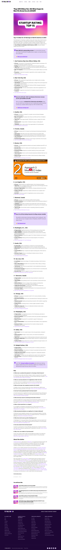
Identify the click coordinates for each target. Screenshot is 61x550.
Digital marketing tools (21, 528)
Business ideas (33, 532)
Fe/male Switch (25, 458)
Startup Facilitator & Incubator (27, 363)
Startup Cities (33, 522)
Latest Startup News (48, 527)
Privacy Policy (26, 548)
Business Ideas (47, 519)
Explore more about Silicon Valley (21, 74)
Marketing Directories (48, 524)
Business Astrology (34, 527)
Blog (37, 1)
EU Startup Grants (47, 525)
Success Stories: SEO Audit (22, 531)
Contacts (6, 524)
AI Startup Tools (20, 523)
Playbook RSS (7, 530)
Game (29, 1)
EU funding (33, 519)
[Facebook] (47, 548)
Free (40, 1)
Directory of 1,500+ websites (41, 469)
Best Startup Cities (48, 521)
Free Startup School (21, 525)
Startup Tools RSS (7, 532)
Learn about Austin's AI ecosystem (21, 255)
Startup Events (33, 538)
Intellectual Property (39, 448)
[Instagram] (51, 548)
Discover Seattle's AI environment (21, 125)
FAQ (5, 518)
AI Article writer (20, 526)
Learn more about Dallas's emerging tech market (24, 342)
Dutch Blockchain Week (18, 467)
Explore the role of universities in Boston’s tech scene (28, 402)
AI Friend (19, 534)
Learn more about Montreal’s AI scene (21, 209)
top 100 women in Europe (42, 464)
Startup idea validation (21, 539)
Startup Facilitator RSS (8, 533)
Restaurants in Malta (34, 535)
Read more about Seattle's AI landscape (39, 388)
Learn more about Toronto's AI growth (21, 395)
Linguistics (39, 447)
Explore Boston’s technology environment (22, 157)
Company (6, 521)
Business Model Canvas (35, 530)
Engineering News (47, 533)
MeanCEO (30, 441)
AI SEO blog (33, 521)
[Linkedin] (55, 548)
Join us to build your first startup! (48, 511)
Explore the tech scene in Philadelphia (21, 326)
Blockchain (25, 448)
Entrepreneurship (31, 448)
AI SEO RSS (6, 535)
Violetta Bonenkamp (17, 441)
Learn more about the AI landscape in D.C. (22, 422)
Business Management (18, 448)
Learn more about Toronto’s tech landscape (22, 139)
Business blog (47, 518)
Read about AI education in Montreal (25, 415)
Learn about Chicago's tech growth (21, 308)
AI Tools (33, 1)
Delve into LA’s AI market (19, 194)
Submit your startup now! (22, 107)
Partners (6, 522)
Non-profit (6, 525)
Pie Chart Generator (48, 522)
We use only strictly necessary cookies (17, 548)
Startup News (33, 536)
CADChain (29, 459)
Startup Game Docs (21, 536)
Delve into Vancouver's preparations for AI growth (24, 290)
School (25, 1)
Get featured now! (21, 223)
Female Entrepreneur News (49, 532)
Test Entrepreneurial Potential (49, 535)
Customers (6, 527)
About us (21, 1)
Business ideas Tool (34, 533)
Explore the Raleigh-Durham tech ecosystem (23, 358)
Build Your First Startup (48, 530)
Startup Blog (33, 525)
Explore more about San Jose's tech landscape (23, 272)
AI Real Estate (33, 524)
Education (44, 447)
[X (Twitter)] (49, 548)
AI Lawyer (33, 518)
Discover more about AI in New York (34, 383)
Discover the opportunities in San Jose (21, 436)
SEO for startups (20, 537)
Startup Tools (20, 520)
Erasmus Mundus (38, 453)
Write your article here (22, 56)
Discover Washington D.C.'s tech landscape (22, 240)
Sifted (33, 467)
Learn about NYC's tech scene (20, 92)
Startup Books (20, 522)
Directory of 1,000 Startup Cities (20, 461)
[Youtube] (53, 548)
